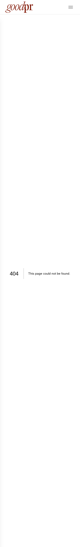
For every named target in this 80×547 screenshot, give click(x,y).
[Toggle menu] (71, 7)
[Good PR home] (19, 7)
